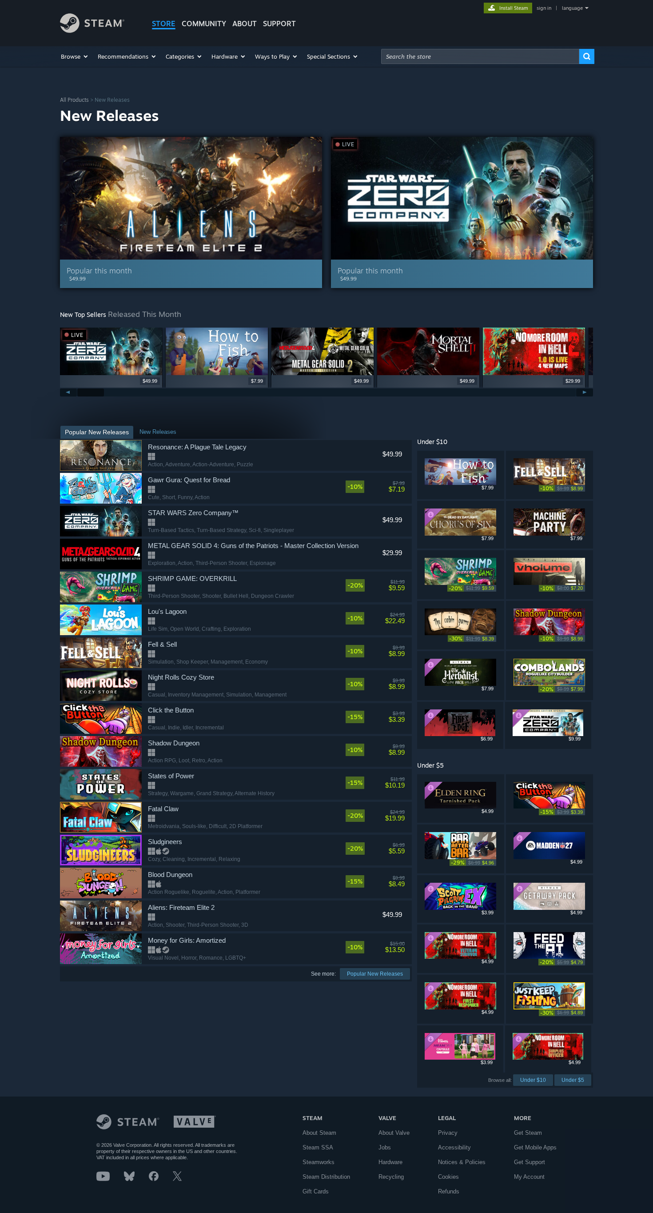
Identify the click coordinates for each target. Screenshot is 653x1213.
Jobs (384, 1147)
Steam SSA (318, 1147)
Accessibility (454, 1147)
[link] (375, 486)
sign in (544, 8)
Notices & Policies (462, 1162)
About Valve (394, 1132)
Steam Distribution (326, 1176)
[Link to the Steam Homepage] (92, 30)
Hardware (390, 1162)
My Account (529, 1176)
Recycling (391, 1176)
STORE (163, 23)
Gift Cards (316, 1191)
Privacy (448, 1132)
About (244, 23)
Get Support (529, 1162)
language (572, 8)
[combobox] (480, 56)
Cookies (448, 1176)
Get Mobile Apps (535, 1147)
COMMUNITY (204, 23)
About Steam (319, 1132)
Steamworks (318, 1162)
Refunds (448, 1191)
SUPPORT (279, 23)
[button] (74, 56)
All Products (74, 99)
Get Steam (528, 1132)
